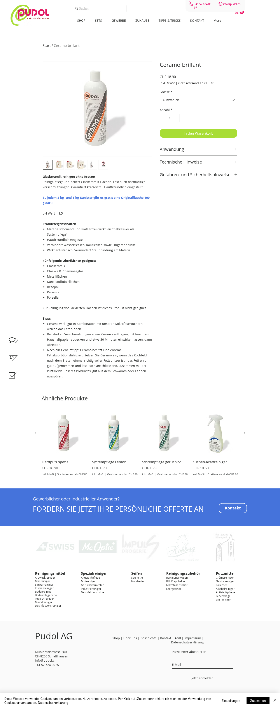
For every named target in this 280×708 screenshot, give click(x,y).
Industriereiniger (91, 588)
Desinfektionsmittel (93, 592)
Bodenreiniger (43, 591)
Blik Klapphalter (175, 581)
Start (47, 45)
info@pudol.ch (231, 4)
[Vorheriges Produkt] (35, 433)
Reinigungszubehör (183, 573)
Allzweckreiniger (45, 577)
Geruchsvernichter (92, 585)
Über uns (130, 638)
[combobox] (198, 100)
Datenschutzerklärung (53, 702)
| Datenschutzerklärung (187, 640)
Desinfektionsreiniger (48, 605)
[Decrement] (163, 118)
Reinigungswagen (177, 577)
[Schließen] (274, 700)
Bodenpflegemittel (46, 595)
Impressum (193, 638)
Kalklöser (221, 585)
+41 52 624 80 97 (47, 665)
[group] (140, 445)
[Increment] (176, 118)
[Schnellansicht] (65, 433)
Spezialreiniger (94, 573)
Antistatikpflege (90, 577)
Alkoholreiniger (225, 588)
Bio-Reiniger (223, 599)
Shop (116, 638)
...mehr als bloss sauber (37, 18)
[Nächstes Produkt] (244, 433)
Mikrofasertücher (176, 585)
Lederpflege (223, 596)
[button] (239, 12)
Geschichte (148, 638)
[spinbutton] (170, 118)
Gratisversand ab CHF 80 (196, 83)
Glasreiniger (42, 581)
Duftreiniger (88, 581)
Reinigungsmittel (50, 573)
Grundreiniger (43, 602)
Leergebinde (174, 588)
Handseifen (138, 581)
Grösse (166, 92)
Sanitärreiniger (44, 584)
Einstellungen (231, 700)
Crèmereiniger (225, 577)
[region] (17, 380)
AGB (178, 638)
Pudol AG (53, 636)
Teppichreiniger (44, 598)
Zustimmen (258, 700)
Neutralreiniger (225, 581)
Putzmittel (225, 573)
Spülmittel (137, 577)
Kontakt (165, 638)
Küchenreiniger (44, 588)
